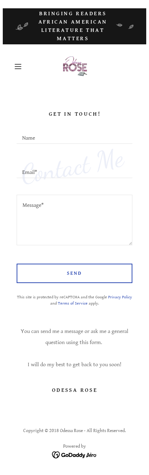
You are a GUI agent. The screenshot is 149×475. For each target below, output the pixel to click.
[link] (74, 66)
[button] (20, 66)
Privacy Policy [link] (120, 297)
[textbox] (74, 135)
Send (74, 273)
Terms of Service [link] (73, 303)
